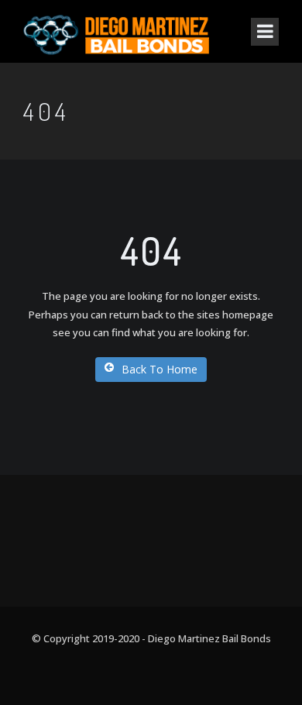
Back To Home (159, 369)
